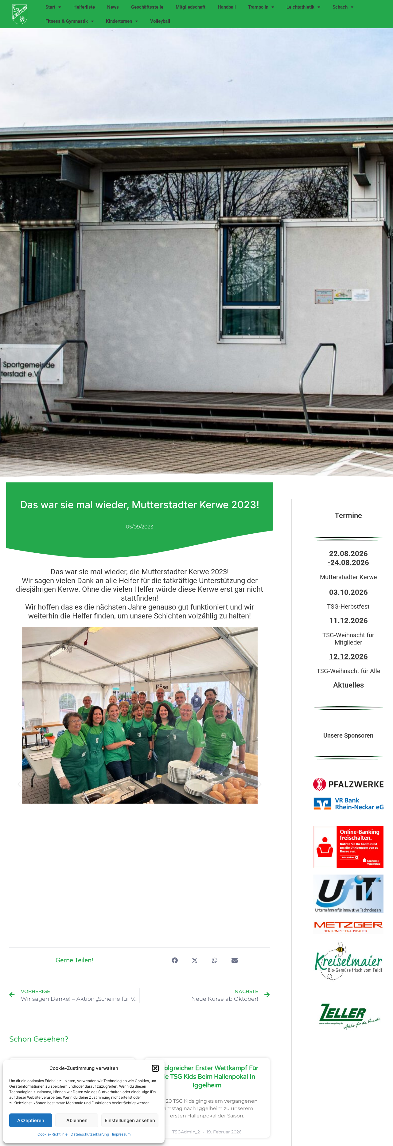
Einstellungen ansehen (130, 1120)
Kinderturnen (119, 21)
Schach (340, 7)
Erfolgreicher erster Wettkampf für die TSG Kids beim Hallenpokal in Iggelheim (207, 1077)
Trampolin (258, 7)
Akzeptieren (30, 1120)
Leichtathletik (300, 7)
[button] (155, 1068)
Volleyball (160, 21)
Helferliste (84, 7)
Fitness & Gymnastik (66, 21)
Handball (227, 7)
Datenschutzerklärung (90, 1134)
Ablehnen (77, 1120)
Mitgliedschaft (190, 7)
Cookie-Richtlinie (52, 1134)
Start (50, 7)
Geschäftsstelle (147, 7)
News (113, 7)
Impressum (121, 1134)
